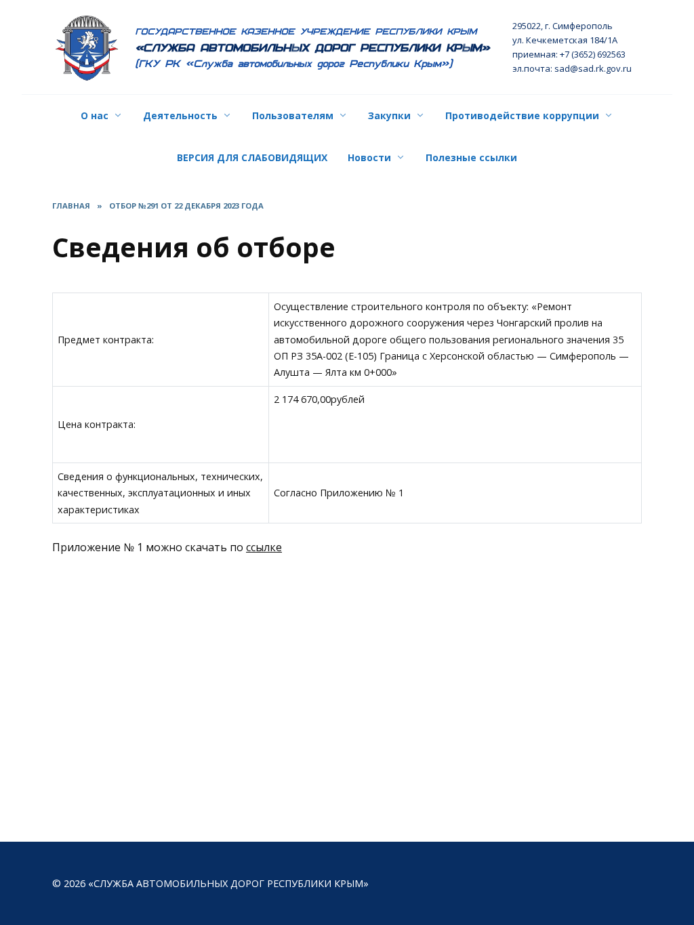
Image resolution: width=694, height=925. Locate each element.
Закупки (389, 115)
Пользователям (292, 115)
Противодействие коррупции (522, 115)
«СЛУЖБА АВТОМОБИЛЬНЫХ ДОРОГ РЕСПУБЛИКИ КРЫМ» (313, 47)
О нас (94, 115)
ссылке (264, 547)
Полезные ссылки (471, 157)
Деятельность (180, 115)
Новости (369, 157)
